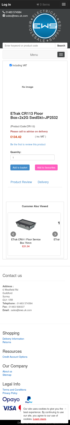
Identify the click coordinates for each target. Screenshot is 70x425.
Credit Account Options (15, 356)
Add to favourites (46, 167)
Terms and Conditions (14, 389)
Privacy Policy (10, 393)
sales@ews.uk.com (21, 310)
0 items (45, 4)
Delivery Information (13, 338)
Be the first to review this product (28, 144)
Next (55, 234)
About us (7, 371)
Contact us (12, 275)
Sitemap (7, 374)
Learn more (39, 419)
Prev (13, 234)
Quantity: (15, 152)
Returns (7, 342)
